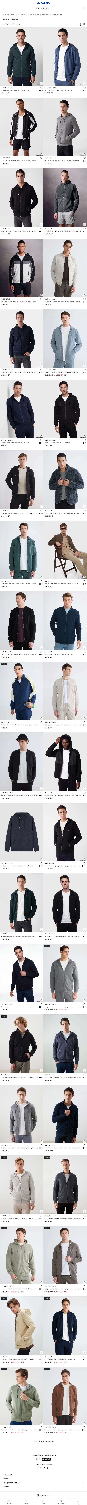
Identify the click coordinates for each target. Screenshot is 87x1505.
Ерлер (13, 15)
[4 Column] (80, 23)
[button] (41, 83)
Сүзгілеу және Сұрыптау (11, 24)
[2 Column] (76, 23)
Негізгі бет (5, 15)
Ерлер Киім (21, 15)
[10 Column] (84, 23)
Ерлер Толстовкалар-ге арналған (38, 15)
